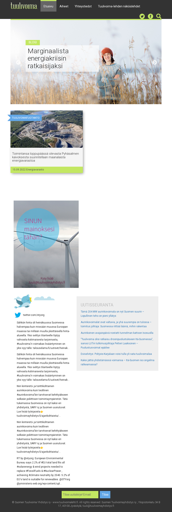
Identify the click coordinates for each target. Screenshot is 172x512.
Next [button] (154, 62)
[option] (86, 62)
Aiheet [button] (64, 6)
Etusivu (48, 6)
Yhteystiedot (83, 6)
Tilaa (105, 494)
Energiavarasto (35, 169)
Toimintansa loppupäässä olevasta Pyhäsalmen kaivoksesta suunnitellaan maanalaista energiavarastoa (45, 157)
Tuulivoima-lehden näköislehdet (119, 6)
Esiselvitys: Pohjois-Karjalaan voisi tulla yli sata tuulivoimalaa (116, 353)
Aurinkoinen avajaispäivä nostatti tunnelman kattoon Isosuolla (117, 332)
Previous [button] (18, 62)
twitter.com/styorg (33, 315)
